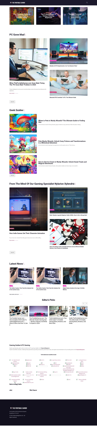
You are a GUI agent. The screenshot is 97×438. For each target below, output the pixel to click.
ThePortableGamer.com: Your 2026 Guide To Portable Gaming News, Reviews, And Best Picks (58, 320)
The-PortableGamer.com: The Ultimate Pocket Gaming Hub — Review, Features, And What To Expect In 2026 (38, 320)
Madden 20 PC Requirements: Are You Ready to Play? (63, 66)
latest (12, 285)
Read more (11, 93)
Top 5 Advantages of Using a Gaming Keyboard (48, 15)
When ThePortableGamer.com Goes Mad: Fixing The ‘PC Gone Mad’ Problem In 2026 (26, 84)
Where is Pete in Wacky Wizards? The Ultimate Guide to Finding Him (61, 121)
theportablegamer (80, 349)
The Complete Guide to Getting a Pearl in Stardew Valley (21, 15)
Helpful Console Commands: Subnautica (75, 15)
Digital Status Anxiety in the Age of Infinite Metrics (74, 288)
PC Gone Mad (13, 78)
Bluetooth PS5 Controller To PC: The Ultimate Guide (63, 97)
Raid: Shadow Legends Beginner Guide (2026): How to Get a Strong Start (68, 215)
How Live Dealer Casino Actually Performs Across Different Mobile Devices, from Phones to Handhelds (67, 247)
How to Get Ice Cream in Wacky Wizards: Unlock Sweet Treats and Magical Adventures (62, 162)
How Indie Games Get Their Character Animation (27, 233)
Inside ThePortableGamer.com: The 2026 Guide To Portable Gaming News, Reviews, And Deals (78, 320)
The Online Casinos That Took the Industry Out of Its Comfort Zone (21, 288)
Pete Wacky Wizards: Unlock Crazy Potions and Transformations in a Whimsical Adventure (62, 142)
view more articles (14, 294)
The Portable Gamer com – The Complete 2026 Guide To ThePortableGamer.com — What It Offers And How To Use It (18, 321)
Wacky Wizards (13, 150)
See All (12, 101)
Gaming (11, 228)
